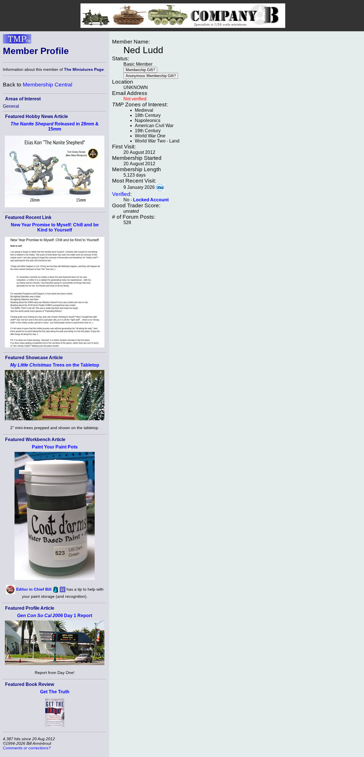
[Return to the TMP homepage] (17, 40)
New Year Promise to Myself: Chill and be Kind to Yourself (55, 227)
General (11, 106)
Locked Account (151, 199)
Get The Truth (54, 691)
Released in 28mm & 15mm (55, 126)
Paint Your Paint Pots (55, 446)
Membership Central (47, 85)
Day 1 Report (54, 615)
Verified (121, 194)
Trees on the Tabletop (54, 365)
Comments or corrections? (27, 748)
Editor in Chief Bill (33, 589)
